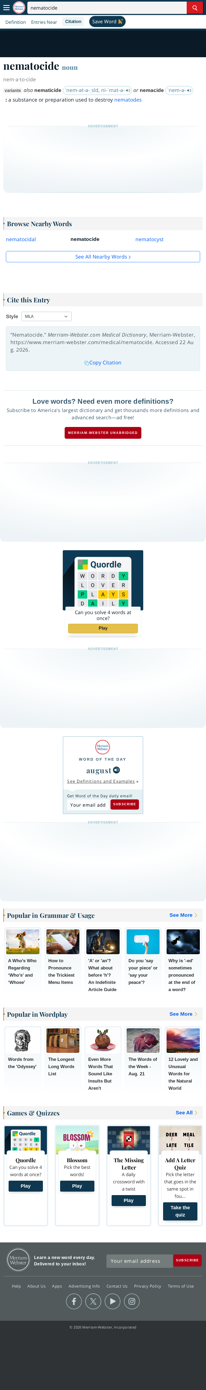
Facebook (74, 1301)
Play (103, 628)
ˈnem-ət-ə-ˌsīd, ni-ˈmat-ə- (95, 90)
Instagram (132, 1301)
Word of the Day (102, 759)
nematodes (128, 99)
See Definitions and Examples (101, 781)
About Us (37, 1286)
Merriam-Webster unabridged (103, 433)
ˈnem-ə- (177, 90)
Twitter (93, 1301)
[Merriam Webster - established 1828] (19, 7)
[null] (116, 770)
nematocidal (21, 239)
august (99, 770)
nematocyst (149, 239)
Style (12, 316)
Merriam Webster (18, 1259)
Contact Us (117, 1286)
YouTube (112, 1301)
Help (17, 1286)
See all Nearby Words (101, 256)
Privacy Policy (148, 1286)
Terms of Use (181, 1286)
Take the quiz (180, 1211)
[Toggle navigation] (6, 8)
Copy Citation (105, 362)
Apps (57, 1286)
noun (70, 67)
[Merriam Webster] (102, 747)
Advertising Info (85, 1286)
